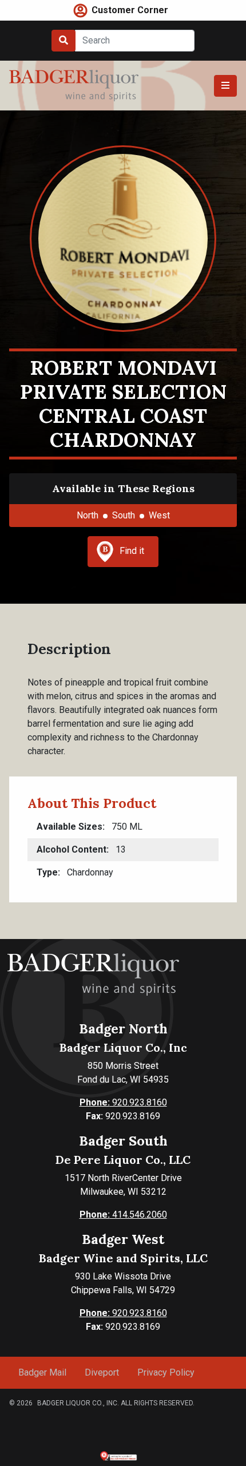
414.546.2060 (123, 1214)
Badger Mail (42, 1372)
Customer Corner (130, 10)
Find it (132, 550)
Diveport (102, 1372)
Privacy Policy (166, 1372)
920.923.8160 (123, 1102)
